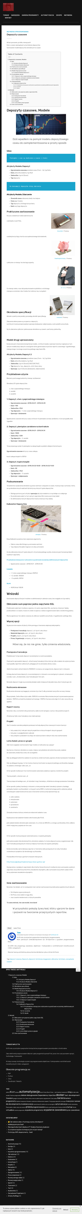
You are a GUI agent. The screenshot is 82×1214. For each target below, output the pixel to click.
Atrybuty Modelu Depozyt (21, 63)
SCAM (64, 1107)
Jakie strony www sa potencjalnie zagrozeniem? (38, 1098)
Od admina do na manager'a (47, 1104)
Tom (19, 933)
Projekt (17, 101)
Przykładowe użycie (17, 74)
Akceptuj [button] (75, 1209)
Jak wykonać (12, 1154)
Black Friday (43, 1092)
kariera (61, 1098)
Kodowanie (11, 1159)
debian (23, 1095)
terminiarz (61, 959)
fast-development (72, 1095)
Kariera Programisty (30, 15)
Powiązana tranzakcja (20, 95)
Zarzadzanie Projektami (16, 1193)
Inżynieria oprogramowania (17, 32)
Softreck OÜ (54, 935)
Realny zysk (48, 1107)
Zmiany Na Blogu (13, 1196)
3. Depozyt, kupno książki (21, 79)
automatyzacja (29, 1091)
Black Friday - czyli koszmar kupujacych (57, 1092)
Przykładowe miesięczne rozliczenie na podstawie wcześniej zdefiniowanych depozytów (38, 85)
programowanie (38, 1107)
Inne (24, 1098)
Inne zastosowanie (17, 104)
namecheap (36, 1104)
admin (7, 1092)
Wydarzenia (12, 1191)
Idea (13, 61)
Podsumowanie (16, 81)
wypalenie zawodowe (55, 1110)
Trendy (74, 1107)
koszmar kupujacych (21, 1101)
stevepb (38, 534)
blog (69, 1092)
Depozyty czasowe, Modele (17, 59)
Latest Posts (17, 928)
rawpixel (59, 317)
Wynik (18, 88)
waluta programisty (19, 1110)
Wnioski (11, 90)
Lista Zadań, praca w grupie (22, 102)
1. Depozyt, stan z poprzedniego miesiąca (25, 76)
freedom (9, 1098)
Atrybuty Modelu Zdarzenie (21, 65)
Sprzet (10, 1183)
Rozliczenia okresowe (20, 97)
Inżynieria (68, 15)
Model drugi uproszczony (19, 70)
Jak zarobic (54, 1098)
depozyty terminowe (36, 959)
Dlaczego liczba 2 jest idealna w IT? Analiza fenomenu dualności (28, 1127)
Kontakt (8, 18)
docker (60, 1095)
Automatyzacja (47, 15)
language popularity (55, 1101)
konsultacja (12, 1162)
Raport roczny (18, 99)
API (13, 1092)
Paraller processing (72, 1104)
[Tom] (12, 936)
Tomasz (6, 15)
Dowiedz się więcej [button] (56, 1210)
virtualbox (10, 1110)
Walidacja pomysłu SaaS (16, 1124)
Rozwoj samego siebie (15, 1178)
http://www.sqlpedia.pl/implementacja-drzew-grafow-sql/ (26, 862)
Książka (10, 1165)
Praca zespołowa (13, 1175)
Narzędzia (15, 15)
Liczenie (19, 86)
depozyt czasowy (16, 959)
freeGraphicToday (60, 258)
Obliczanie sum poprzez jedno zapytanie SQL (24, 92)
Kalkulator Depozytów (20, 83)
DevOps (59, 15)
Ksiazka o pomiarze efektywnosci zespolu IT (38, 1101)
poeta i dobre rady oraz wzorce (17, 1107)
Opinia (10, 1170)
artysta (17, 1092)
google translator (17, 1098)
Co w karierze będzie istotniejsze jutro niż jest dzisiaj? (25, 1130)
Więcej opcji (15, 94)
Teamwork (11, 1185)
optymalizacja (61, 1104)
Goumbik (60, 231)
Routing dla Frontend (57, 1107)
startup (69, 1107)
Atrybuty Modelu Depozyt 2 (21, 72)
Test (9, 1188)
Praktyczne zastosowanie (19, 67)
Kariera (10, 1157)
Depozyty (25, 959)
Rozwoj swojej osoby (14, 1180)
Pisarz (7, 1107)
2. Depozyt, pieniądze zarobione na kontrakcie (27, 78)
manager (63, 1101)
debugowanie (32, 1095)
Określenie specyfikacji (18, 68)
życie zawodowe (73, 1110)
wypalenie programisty (34, 1110)
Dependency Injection (47, 1095)
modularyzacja (27, 1104)
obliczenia (54, 959)
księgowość (47, 959)
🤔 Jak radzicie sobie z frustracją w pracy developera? (25, 1122)
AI (11, 1092)
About (9, 928)
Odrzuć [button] (65, 1209)
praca (29, 1107)
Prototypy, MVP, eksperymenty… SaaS (20, 1132)
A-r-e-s (63, 287)
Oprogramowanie (13, 1172)
